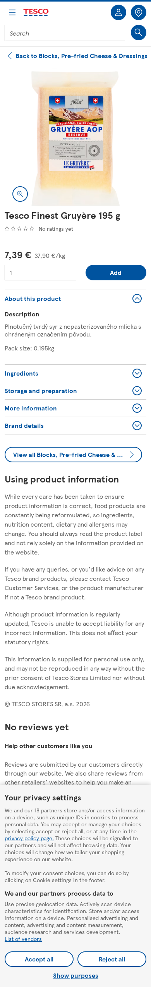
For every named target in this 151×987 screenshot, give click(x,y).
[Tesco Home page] (36, 12)
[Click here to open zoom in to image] (20, 194)
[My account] (118, 12)
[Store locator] (138, 12)
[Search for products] (138, 32)
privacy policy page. (29, 838)
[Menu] (12, 12)
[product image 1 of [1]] (75, 138)
